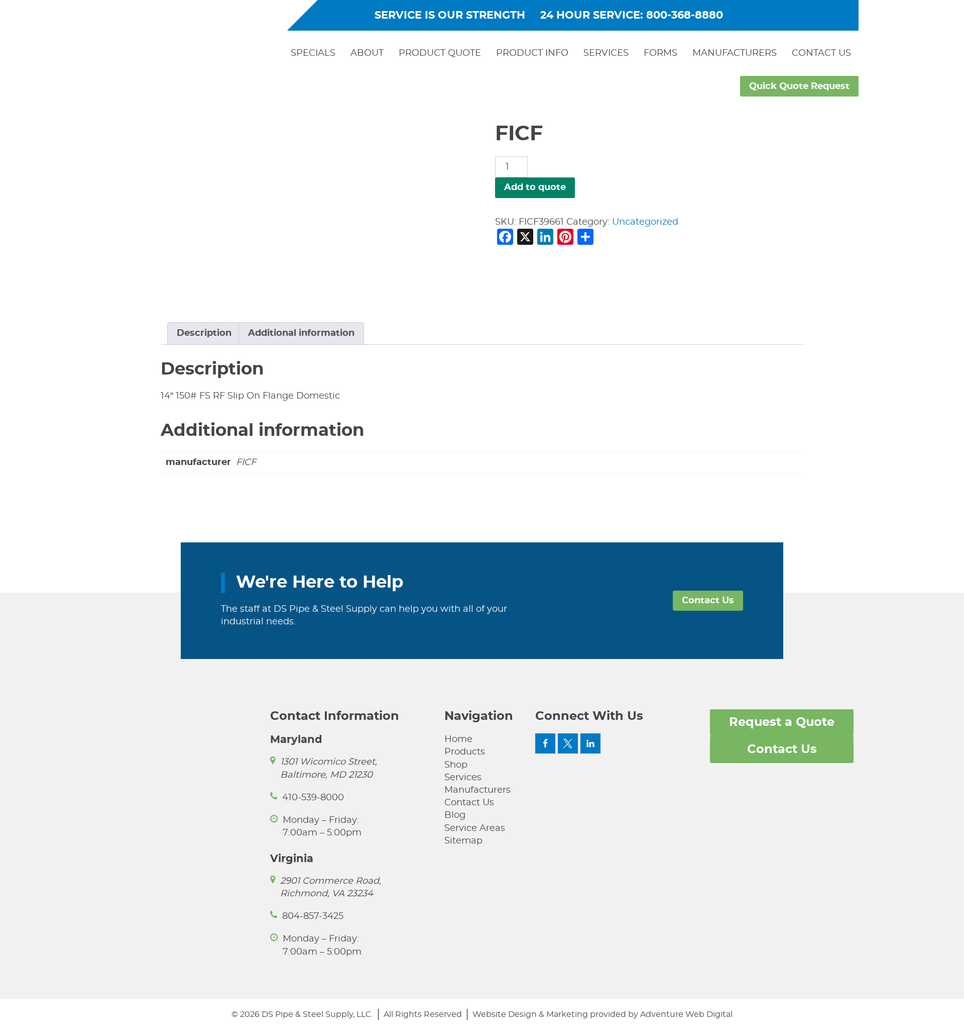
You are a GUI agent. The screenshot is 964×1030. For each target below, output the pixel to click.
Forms (660, 53)
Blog (454, 815)
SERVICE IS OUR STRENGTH (450, 15)
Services (606, 53)
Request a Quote (781, 722)
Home (458, 739)
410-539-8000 (313, 797)
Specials (313, 53)
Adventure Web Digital (686, 1014)
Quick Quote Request (799, 86)
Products (464, 752)
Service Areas (474, 828)
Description (204, 333)
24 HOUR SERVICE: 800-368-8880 (631, 15)
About (367, 53)
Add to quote (535, 187)
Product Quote (440, 53)
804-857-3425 (312, 916)
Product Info (532, 53)
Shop (455, 765)
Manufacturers (734, 53)
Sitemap (463, 841)
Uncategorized (645, 222)
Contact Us (821, 53)
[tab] (204, 333)
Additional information (301, 333)
